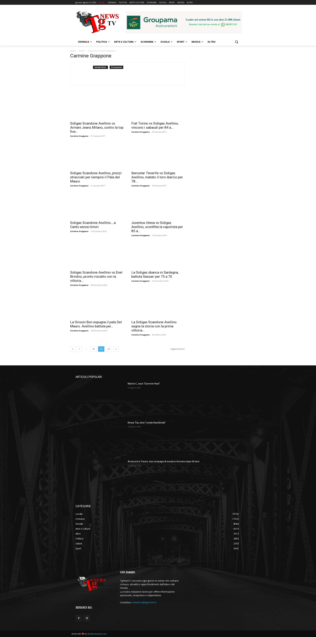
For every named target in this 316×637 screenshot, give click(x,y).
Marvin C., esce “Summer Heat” (144, 383)
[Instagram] (87, 618)
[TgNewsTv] (97, 22)
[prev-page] (73, 349)
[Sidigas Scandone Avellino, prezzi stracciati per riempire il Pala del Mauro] (96, 156)
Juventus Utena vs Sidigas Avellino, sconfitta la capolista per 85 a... (157, 227)
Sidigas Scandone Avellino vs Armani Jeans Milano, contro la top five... (96, 127)
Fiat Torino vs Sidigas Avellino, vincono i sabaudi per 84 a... (155, 125)
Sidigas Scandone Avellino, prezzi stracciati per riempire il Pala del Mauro (96, 177)
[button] (236, 42)
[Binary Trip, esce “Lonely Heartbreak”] (100, 438)
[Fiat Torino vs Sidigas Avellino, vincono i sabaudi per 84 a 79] (158, 106)
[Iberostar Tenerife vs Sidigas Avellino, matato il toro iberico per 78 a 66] (158, 156)
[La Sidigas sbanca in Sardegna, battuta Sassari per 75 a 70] (158, 255)
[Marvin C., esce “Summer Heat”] (100, 399)
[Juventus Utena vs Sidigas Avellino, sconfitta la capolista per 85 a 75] (158, 205)
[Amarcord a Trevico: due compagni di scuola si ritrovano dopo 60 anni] (100, 477)
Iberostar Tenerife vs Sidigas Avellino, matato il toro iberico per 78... (157, 177)
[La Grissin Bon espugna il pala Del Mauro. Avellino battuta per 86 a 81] (96, 305)
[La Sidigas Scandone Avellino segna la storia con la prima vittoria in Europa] (158, 305)
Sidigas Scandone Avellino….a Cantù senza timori (93, 225)
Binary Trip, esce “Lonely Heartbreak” (147, 422)
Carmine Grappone (79, 136)
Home (73, 50)
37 (109, 349)
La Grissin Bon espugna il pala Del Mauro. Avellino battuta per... (96, 324)
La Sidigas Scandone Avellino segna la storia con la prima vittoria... (154, 326)
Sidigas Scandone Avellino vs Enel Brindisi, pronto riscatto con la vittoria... (96, 276)
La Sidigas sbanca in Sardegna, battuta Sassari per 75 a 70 (155, 274)
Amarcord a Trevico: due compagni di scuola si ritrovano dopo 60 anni (163, 461)
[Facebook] (79, 618)
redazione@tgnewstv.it (144, 602)
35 (93, 349)
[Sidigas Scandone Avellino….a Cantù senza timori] (96, 205)
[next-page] (116, 349)
